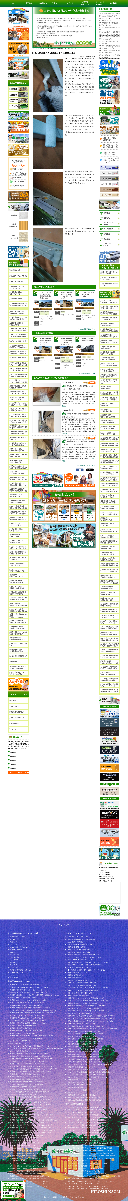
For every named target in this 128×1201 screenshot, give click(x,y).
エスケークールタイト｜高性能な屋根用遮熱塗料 (82, 1125)
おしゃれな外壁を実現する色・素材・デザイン (109, 616)
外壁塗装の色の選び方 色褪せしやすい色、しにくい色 (26, 990)
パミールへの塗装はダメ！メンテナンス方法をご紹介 (109, 570)
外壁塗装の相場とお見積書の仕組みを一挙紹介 (81, 959)
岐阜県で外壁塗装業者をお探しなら (20, 970)
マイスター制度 (14, 954)
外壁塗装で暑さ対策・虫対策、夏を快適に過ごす (82, 1095)
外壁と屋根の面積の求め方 (18, 656)
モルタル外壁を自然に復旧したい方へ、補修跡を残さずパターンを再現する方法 (33, 1069)
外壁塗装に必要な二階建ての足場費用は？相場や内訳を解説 (85, 1100)
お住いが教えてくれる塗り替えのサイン (17, 287)
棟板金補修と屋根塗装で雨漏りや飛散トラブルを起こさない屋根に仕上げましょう (34, 1120)
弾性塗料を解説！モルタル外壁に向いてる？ (109, 662)
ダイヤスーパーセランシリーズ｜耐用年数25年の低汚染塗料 (85, 1120)
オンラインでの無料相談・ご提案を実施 (109, 301)
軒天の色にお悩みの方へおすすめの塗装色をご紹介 (18, 467)
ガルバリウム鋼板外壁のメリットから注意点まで (109, 398)
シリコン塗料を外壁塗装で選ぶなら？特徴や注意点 (18, 375)
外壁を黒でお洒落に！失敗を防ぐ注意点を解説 (109, 633)
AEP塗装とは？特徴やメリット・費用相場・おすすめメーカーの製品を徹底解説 (91, 1158)
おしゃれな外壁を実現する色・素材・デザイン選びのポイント (28, 1160)
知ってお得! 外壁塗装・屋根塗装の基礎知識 (23, 1025)
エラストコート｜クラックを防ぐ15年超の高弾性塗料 (83, 1132)
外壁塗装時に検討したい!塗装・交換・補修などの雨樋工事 (85, 1046)
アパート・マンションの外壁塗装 (77, 1090)
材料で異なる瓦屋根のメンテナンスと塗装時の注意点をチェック (87, 1026)
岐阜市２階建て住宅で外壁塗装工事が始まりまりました (109, 24)
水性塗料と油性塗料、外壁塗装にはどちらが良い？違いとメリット (87, 1171)
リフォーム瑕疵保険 (16, 949)
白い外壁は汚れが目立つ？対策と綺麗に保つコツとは (109, 639)
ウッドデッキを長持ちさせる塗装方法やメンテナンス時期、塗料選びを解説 (90, 1064)
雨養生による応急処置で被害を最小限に (109, 593)
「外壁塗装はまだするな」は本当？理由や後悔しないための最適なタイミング (33, 1010)
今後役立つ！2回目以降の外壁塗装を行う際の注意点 (83, 990)
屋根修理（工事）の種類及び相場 (16, 324)
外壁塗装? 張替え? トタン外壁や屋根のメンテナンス (83, 1013)
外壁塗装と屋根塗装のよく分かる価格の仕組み (81, 939)
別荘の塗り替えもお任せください (109, 284)
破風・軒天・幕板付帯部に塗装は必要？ (17, 450)
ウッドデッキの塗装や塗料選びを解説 (17, 570)
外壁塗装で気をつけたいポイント (18, 438)
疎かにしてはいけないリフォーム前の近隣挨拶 (109, 364)
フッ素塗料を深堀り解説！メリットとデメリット (109, 656)
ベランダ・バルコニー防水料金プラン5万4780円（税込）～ (85, 957)
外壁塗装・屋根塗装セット (18, 100)
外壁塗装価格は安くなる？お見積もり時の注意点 (18, 318)
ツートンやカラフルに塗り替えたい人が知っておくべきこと (111, 160)
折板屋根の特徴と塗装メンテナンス (16, 535)
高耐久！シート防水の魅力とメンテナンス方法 (18, 621)
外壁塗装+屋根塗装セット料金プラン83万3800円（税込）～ (85, 954)
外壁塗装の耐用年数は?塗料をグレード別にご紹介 (18, 347)
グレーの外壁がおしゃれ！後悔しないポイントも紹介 (109, 627)
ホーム (14, 3)
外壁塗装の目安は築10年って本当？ (16, 293)
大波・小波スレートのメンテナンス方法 (17, 673)
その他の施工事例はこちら (86, 329)
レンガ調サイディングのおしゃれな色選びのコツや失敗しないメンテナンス (32, 1066)
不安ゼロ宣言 (14, 959)
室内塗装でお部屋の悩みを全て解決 (78, 995)
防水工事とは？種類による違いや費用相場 (18, 604)
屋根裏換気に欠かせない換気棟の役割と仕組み (18, 627)
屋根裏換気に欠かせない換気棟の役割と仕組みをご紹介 (26, 1135)
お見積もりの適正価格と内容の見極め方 (109, 347)
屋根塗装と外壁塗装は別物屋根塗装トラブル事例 (18, 432)
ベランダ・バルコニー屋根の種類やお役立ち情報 (18, 598)
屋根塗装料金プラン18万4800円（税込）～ (80, 952)
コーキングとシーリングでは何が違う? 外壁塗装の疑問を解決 (28, 1102)
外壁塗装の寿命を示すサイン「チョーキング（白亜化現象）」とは (30, 1061)
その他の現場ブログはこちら (86, 465)
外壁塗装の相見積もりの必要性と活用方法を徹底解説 (26, 1081)
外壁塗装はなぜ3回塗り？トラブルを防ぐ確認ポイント (26, 1079)
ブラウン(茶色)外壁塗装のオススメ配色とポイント (109, 650)
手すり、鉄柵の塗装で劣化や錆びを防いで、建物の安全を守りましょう (89, 1062)
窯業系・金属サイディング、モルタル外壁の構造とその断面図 (28, 1109)
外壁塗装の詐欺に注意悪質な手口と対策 (108, 353)
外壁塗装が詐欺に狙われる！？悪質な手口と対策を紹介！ (27, 1084)
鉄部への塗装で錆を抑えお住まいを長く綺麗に (18, 553)
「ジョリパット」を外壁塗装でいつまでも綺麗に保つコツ (27, 1112)
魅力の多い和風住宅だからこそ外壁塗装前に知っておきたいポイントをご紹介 (90, 1021)
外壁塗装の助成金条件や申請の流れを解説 (109, 313)
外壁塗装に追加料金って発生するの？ (107, 324)
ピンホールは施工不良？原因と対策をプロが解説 (18, 415)
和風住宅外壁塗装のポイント (107, 519)
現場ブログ (42, 48)
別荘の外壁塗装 (72, 1092)
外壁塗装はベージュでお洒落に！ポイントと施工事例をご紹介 (28, 1173)
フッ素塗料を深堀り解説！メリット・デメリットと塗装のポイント (30, 1178)
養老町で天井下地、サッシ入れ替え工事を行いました (109, 19)
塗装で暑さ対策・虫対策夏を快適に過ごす (18, 387)
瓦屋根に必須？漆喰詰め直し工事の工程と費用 (81, 1023)
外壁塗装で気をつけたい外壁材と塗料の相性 (18, 667)
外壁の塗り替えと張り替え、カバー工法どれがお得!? (109, 381)
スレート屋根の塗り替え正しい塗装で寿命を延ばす (18, 507)
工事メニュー (57, 3)
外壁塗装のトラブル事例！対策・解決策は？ (109, 605)
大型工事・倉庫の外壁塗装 (75, 1087)
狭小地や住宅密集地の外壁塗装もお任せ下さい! (18, 518)
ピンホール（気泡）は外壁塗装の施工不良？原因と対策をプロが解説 (30, 1071)
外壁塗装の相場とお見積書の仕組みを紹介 (109, 336)
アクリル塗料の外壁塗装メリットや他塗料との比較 (18, 364)
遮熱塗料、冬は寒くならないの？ (77, 1160)
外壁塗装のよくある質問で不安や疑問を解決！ (109, 307)
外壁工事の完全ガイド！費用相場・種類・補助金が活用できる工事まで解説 (32, 1013)
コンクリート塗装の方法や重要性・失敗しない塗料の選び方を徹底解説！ (89, 1072)
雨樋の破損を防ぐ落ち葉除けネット (16, 495)
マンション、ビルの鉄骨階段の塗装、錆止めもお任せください (86, 1059)
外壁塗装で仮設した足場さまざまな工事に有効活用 (109, 456)
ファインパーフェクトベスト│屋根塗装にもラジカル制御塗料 (86, 1109)
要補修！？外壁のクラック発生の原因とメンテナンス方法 (27, 1064)
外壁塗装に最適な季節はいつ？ (18, 358)
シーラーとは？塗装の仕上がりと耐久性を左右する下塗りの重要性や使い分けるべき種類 (94, 1176)
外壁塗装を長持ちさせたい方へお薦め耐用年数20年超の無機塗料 (87, 1173)
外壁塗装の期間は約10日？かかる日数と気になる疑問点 (26, 1005)
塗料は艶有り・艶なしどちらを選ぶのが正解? (108, 502)
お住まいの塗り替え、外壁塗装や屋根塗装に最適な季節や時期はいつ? (31, 1058)
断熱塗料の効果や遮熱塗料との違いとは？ (109, 576)
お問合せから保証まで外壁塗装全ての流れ (80, 944)
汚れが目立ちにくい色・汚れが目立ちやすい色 (111, 146)
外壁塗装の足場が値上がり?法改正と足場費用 (110, 461)
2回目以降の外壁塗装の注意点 (107, 410)
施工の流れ (71, 3)
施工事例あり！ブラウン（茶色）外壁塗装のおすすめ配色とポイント (30, 1176)
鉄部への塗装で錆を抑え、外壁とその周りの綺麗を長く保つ (85, 1056)
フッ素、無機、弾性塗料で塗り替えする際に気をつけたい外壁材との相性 (32, 1115)
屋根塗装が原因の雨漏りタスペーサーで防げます (18, 512)
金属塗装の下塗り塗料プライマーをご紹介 (108, 427)
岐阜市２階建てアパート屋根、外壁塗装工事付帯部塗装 (109, 51)
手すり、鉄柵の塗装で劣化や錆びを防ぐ (17, 564)
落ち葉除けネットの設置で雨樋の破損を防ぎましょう (83, 1051)
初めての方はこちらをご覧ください (78, 937)
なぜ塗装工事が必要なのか (18, 276)
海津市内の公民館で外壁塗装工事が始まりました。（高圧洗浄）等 (109, 33)
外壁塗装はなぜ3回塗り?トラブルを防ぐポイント (18, 444)
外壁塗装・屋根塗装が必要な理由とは (21, 1028)
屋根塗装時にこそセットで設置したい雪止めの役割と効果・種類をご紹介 (89, 1049)
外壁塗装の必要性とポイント (76, 975)
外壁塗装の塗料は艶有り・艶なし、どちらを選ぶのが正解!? (85, 1168)
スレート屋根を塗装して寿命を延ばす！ (79, 1084)
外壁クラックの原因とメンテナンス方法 (17, 398)
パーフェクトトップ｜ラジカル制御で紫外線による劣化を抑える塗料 (88, 1107)
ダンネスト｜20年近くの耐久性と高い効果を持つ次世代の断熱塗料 (87, 1138)
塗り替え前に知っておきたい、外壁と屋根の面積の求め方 (27, 1107)
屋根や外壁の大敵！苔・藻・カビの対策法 (108, 553)
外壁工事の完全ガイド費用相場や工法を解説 (17, 312)
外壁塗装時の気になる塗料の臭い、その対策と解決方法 (26, 1018)
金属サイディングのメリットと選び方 (16, 524)
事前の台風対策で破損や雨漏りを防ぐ (107, 587)
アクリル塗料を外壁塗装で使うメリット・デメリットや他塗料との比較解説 (90, 1150)
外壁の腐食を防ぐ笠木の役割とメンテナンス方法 (18, 478)
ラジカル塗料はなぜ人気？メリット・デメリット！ (109, 685)
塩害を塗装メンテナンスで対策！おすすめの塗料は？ (26, 1138)
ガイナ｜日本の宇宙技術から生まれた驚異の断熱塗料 (83, 1140)
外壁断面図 (13, 661)
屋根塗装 (18, 94)
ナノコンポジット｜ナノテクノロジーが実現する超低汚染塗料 (86, 1130)
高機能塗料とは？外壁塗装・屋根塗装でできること (18, 427)
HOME (35, 48)
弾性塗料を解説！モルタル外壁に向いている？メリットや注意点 (29, 1181)
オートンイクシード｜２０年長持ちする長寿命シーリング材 (85, 1145)
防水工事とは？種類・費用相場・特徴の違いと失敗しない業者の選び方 (31, 1125)
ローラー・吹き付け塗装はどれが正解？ (107, 536)
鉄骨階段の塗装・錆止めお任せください (18, 558)
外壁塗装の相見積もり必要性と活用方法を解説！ (109, 330)
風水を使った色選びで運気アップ (110, 139)
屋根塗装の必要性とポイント (76, 977)
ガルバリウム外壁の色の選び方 (107, 404)
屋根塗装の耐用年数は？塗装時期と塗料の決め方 (109, 610)
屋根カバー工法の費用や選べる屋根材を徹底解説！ (83, 985)
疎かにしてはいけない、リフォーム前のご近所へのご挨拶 (27, 1015)
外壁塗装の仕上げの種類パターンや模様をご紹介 (109, 668)
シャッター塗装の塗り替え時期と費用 (16, 581)
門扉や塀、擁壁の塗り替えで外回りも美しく (81, 993)
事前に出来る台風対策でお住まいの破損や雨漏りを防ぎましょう (29, 1148)
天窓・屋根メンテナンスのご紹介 (17, 472)
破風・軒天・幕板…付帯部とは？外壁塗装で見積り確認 (84, 1031)
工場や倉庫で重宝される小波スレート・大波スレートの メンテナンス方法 (32, 1117)
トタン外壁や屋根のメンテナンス (16, 530)
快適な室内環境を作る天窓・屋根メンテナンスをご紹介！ (85, 1041)
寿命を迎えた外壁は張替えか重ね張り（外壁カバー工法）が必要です (88, 988)
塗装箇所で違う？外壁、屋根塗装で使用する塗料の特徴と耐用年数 (87, 1163)
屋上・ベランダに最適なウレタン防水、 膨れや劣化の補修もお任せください (32, 1130)
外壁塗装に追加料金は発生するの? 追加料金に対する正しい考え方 (87, 1005)
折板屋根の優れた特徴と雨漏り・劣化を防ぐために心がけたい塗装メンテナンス (91, 1016)
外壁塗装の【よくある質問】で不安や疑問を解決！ (25, 984)
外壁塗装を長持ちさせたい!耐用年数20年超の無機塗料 (110, 439)
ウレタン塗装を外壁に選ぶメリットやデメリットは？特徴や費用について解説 (90, 1153)
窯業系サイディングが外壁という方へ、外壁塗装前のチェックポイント (89, 1186)
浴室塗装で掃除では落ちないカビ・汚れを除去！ (82, 1067)
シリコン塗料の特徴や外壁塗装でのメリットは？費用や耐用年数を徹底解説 (90, 1148)
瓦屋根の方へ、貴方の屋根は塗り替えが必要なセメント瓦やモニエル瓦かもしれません (93, 1028)
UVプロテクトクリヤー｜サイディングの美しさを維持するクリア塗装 (88, 1135)
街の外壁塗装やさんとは (17, 937)
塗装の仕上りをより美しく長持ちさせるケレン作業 (18, 421)
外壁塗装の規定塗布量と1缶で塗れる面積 (109, 542)
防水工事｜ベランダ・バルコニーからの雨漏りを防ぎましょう (86, 998)
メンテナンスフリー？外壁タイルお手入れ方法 (109, 513)
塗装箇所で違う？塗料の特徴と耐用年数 (108, 416)
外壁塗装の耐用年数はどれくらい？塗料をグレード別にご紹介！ (29, 1053)
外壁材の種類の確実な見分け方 (106, 387)
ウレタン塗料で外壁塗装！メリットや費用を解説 (18, 369)
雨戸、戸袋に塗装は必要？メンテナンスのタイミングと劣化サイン (87, 1074)
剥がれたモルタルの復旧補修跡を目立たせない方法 (18, 409)
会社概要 (113, 3)
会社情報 (12, 962)
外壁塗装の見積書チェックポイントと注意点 (109, 341)
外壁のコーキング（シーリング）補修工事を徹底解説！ (84, 1008)
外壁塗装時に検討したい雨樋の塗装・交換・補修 (18, 484)
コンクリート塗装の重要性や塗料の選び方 (17, 587)
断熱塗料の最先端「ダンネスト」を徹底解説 (109, 582)
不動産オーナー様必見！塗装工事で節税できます (109, 450)
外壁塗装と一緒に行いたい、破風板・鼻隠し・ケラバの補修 (85, 1034)
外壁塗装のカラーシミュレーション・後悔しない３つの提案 (28, 1000)
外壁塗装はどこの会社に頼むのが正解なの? (23, 1094)
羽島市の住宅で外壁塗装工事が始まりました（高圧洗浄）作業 (109, 15)
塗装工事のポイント (16, 281)
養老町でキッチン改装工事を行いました (109, 28)
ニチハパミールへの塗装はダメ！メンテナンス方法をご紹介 (28, 1143)
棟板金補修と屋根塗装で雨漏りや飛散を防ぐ (18, 593)
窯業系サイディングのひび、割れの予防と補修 (109, 490)
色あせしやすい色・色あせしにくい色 (109, 153)
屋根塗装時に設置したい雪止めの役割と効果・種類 (18, 490)
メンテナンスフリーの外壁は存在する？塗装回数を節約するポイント (30, 1046)
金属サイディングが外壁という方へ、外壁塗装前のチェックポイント (88, 1189)
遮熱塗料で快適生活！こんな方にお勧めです (81, 1127)
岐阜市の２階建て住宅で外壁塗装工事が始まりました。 (109, 38)
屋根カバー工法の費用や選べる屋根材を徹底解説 (18, 335)
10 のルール (13, 952)
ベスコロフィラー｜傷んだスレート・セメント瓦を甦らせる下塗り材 (88, 1117)
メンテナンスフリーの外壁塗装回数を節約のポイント (109, 393)
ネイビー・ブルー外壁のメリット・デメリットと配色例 (26, 1163)
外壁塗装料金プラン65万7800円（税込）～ (80, 949)
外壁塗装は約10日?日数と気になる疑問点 (108, 358)
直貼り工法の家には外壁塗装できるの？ (107, 496)
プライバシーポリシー (17, 717)
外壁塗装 (18, 89)
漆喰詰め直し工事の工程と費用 (107, 524)
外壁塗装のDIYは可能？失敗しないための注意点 (109, 479)
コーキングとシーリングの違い (18, 644)
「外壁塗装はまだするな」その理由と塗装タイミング (18, 304)
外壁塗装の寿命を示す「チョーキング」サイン (18, 392)
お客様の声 (43, 3)
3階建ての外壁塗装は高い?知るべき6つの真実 (109, 376)
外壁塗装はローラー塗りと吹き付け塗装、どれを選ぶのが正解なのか (30, 1099)
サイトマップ (14, 729)
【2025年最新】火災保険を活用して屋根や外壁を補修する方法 (86, 970)
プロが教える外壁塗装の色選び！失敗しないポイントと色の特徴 (29, 987)
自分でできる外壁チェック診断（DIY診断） (23, 1033)
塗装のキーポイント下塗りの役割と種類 (107, 421)
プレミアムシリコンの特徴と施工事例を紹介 (108, 673)
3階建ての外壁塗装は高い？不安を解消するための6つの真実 (28, 1020)
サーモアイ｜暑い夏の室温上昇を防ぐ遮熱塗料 (81, 1112)
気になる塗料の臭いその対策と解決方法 (107, 370)
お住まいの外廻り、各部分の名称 (20, 1041)
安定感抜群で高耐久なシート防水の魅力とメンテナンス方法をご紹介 (30, 1132)
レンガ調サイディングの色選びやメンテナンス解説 (18, 404)
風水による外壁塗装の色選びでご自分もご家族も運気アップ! (28, 1002)
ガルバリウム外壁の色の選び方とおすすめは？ (24, 1051)
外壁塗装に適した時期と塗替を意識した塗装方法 (18, 352)
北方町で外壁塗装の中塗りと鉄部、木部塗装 (108, 42)
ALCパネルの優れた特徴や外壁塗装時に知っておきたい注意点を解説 (30, 1104)
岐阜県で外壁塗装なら (17, 712)
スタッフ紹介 (14, 706)
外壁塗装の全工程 (16, 299)
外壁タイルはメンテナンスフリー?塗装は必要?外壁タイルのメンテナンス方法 (91, 1018)
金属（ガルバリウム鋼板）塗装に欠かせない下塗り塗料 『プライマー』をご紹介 (91, 1181)
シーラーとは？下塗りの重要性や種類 (108, 433)
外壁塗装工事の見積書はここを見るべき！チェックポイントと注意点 (88, 962)
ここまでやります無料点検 (75, 942)
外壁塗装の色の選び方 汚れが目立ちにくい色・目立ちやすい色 (28, 992)
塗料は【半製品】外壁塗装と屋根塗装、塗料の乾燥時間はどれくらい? (31, 1097)
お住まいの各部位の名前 (18, 341)
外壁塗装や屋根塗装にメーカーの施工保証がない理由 (109, 444)
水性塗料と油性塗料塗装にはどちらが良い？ (109, 507)
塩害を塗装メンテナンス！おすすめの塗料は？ (18, 633)
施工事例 (28, 3)
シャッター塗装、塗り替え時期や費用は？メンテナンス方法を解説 (87, 1069)
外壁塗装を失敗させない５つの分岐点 (109, 318)
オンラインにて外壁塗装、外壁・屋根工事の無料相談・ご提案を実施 (88, 1000)
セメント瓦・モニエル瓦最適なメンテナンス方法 (18, 547)
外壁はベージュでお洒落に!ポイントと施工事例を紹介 (110, 645)
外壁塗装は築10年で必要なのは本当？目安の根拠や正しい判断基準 (30, 1007)
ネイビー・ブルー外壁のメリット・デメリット (109, 622)
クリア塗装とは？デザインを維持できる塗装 (18, 381)
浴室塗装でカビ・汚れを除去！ (16, 575)
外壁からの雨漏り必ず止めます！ (77, 972)
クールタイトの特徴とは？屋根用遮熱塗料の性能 (109, 679)
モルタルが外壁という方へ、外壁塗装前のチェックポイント (85, 1183)
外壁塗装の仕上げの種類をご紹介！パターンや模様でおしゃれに (29, 1186)
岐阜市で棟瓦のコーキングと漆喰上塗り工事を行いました (109, 56)
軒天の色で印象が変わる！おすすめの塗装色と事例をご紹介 (85, 1039)
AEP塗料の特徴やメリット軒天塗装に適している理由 (109, 690)
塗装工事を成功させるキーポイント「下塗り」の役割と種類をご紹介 (88, 1178)
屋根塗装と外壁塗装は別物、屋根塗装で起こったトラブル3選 (28, 1089)
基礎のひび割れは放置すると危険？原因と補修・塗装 (26, 1153)
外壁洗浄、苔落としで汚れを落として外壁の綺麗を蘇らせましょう (87, 1077)
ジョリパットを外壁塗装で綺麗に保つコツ (109, 530)
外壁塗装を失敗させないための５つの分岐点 (23, 997)
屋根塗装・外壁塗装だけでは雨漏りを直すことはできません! (28, 1023)
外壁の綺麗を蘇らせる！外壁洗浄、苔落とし (109, 547)
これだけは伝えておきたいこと (19, 947)
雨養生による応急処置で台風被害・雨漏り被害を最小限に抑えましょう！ (32, 1150)
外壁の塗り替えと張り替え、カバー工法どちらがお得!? (26, 1038)
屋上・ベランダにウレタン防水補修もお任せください (18, 615)
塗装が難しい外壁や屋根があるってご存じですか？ (109, 484)
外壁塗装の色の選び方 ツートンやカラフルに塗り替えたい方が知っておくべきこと (34, 995)
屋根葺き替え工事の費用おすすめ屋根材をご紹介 (18, 329)
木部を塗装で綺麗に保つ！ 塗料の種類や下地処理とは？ (26, 1140)
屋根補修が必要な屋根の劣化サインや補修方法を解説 (83, 1054)
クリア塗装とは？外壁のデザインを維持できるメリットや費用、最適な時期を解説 (92, 1155)
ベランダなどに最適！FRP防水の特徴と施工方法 (18, 610)
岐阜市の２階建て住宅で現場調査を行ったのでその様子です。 (109, 47)
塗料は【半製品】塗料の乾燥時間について (18, 638)
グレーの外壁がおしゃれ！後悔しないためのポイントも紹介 (28, 1166)
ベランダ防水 (18, 106)
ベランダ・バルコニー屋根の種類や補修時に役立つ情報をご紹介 (29, 1122)
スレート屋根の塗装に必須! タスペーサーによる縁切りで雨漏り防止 (30, 1092)
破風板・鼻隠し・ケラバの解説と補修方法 (18, 455)
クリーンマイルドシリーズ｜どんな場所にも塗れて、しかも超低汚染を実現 (90, 1143)
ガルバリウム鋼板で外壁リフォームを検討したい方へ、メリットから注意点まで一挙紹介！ (37, 1048)
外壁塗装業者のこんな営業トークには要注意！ (109, 473)
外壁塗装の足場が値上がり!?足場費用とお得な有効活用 (84, 1097)
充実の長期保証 (14, 957)
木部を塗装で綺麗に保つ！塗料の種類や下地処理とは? (110, 564)
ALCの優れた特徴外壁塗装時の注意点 (16, 650)
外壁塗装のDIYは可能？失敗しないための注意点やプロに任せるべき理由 (31, 1036)
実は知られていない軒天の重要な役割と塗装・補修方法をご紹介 (87, 1036)
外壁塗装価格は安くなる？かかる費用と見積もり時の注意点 (85, 965)
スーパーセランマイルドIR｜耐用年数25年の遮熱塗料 (83, 1115)
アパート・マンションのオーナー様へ (109, 278)
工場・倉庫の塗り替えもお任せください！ (109, 273)
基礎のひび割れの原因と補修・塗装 (107, 599)
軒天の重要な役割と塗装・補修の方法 (16, 461)
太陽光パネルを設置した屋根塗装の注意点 (109, 559)
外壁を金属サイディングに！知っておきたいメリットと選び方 (86, 1011)
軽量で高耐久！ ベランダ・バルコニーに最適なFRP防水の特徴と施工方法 (32, 1127)
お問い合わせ (14, 723)
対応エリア (13, 965)
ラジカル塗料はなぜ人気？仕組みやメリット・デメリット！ (28, 1183)
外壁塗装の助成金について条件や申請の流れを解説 (83, 1003)
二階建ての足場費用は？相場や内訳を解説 (109, 467)
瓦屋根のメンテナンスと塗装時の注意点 (18, 541)
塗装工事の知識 (15, 270)
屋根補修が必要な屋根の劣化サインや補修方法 (18, 501)
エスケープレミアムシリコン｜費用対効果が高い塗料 (83, 1122)
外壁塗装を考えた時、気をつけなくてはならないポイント (27, 1076)
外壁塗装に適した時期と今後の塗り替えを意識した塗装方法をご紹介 (30, 1056)
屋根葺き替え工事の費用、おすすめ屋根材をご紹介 (83, 982)
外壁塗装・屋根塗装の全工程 (76, 947)
